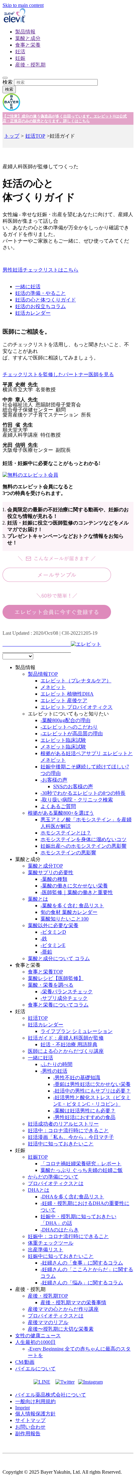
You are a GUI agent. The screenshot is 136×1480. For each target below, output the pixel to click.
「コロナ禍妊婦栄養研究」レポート (80, 1163)
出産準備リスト (45, 1249)
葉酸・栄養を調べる (50, 985)
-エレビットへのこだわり (69, 727)
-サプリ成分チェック (64, 998)
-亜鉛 (46, 952)
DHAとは (38, 1190)
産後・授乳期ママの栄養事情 (73, 1302)
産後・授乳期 (30, 64)
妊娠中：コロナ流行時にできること (68, 1236)
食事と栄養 (27, 45)
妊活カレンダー (33, 313)
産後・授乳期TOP (48, 1296)
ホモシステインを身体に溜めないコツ (83, 839)
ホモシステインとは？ (65, 832)
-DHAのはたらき (59, 1229)
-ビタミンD (53, 932)
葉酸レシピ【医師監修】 (55, 978)
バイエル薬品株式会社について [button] (50, 1394)
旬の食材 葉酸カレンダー (68, 912)
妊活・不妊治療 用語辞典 (68, 1044)
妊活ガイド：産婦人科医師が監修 (66, 1038)
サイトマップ (30, 1420)
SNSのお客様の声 (73, 786)
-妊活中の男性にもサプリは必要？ (92, 1090)
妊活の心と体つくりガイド (45, 299)
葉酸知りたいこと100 (64, 918)
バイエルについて (35, 1368)
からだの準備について (53, 1176)
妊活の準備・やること (40, 293)
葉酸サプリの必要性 (50, 872)
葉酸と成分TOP (45, 866)
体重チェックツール (50, 1243)
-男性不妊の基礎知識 (76, 1077)
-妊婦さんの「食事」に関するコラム (81, 1262)
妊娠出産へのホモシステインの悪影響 (83, 846)
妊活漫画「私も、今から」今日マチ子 (71, 1137)
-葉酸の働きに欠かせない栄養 (74, 885)
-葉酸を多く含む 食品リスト (72, 905)
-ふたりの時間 (56, 1064)
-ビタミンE (52, 945)
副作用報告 (27, 1433)
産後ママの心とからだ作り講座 (63, 1309)
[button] (68, 416)
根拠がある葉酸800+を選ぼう (61, 813)
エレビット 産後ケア (63, 700)
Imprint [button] (22, 1407)
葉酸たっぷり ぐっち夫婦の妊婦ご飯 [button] (81, 1170)
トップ (11, 136)
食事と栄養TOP (45, 971)
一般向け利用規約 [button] (35, 1401)
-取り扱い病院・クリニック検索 (76, 799)
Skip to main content (23, 5)
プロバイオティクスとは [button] (55, 1183)
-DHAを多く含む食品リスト (72, 1196)
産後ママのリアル (48, 1322)
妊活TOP (35, 136)
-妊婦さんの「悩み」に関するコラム (81, 1282)
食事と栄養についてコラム (58, 1004)
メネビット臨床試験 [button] (63, 746)
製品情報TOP (43, 674)
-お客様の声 (53, 780)
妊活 (20, 51)
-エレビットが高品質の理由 (71, 733)
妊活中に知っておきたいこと (61, 1143)
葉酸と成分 (27, 38)
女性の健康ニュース (38, 1335)
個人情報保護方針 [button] (35, 1413)
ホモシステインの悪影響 (68, 852)
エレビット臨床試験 (63, 740)
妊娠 (20, 58)
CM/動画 (24, 1362)
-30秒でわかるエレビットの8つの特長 (83, 793)
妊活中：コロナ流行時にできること (68, 1130)
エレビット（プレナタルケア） (75, 680)
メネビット (53, 687)
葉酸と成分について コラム (59, 958)
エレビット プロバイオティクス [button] (76, 707)
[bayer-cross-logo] (11, 109)
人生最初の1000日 (35, 1342)
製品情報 (25, 31)
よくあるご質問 (58, 806)
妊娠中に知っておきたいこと (61, 1256)
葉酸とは (38, 899)
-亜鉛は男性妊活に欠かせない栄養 (92, 1084)
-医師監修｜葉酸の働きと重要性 (76, 892)
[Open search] (5, 78)
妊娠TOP (38, 1157)
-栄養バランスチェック (66, 991)
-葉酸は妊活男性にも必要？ (84, 1110)
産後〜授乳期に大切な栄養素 (61, 1329)
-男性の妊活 (53, 1071)
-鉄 (43, 938)
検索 (8, 82)
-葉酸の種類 (53, 879)
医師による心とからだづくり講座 (66, 1051)
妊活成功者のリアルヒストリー (63, 1124)
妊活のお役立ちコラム (40, 306)
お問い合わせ (30, 1427)
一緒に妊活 (27, 286)
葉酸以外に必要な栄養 (53, 925)
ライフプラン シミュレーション (76, 1031)
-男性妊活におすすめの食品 (84, 1117)
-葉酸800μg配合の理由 (65, 720)
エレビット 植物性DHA (67, 694)
